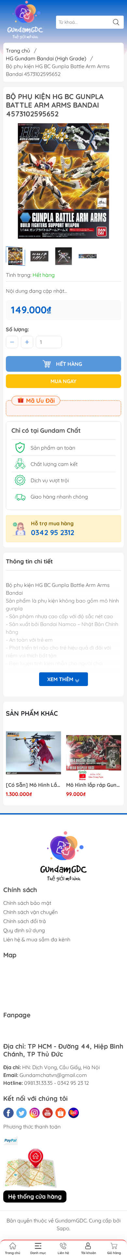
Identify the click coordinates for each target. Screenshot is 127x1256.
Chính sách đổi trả (24, 921)
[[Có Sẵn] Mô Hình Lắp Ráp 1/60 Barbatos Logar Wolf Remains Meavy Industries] (33, 753)
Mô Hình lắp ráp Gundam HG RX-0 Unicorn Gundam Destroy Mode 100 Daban (93, 785)
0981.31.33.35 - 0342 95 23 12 (56, 1083)
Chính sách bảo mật (27, 903)
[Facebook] (8, 1113)
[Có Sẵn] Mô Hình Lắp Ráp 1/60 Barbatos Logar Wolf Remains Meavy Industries (33, 785)
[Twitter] (21, 1113)
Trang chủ (18, 50)
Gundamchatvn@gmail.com (53, 1075)
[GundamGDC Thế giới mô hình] (25, 20)
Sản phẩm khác (32, 713)
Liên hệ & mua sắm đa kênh (36, 939)
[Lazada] (73, 1113)
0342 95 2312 (52, 532)
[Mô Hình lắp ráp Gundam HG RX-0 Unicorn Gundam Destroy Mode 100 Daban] (93, 753)
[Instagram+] (34, 1113)
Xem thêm (61, 679)
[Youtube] (47, 1113)
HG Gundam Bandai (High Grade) (46, 58)
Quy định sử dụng (24, 930)
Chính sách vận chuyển (30, 912)
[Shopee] (60, 1113)
